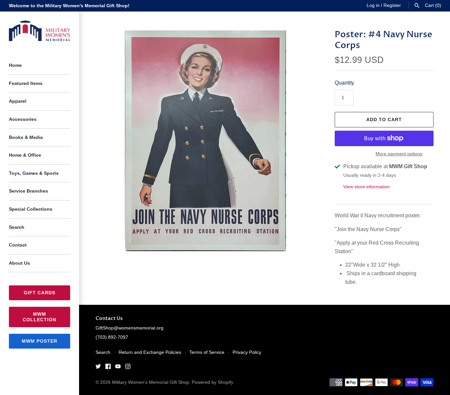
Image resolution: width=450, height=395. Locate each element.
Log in (373, 5)
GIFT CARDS (39, 292)
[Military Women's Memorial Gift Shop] (39, 30)
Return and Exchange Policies (150, 352)
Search (16, 227)
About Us (19, 263)
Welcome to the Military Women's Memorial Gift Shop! (69, 5)
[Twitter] (98, 367)
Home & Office (25, 155)
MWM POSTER (39, 341)
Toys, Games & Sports (34, 173)
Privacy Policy (247, 352)
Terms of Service (206, 352)
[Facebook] (108, 367)
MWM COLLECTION (39, 316)
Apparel (17, 101)
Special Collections (30, 209)
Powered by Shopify (212, 382)
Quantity (344, 83)
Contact (18, 245)
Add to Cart (384, 119)
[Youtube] (118, 367)
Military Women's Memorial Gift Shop (150, 382)
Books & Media (26, 137)
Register (392, 5)
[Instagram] (127, 367)
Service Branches (28, 191)
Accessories (23, 119)
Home (15, 65)
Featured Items (25, 83)
